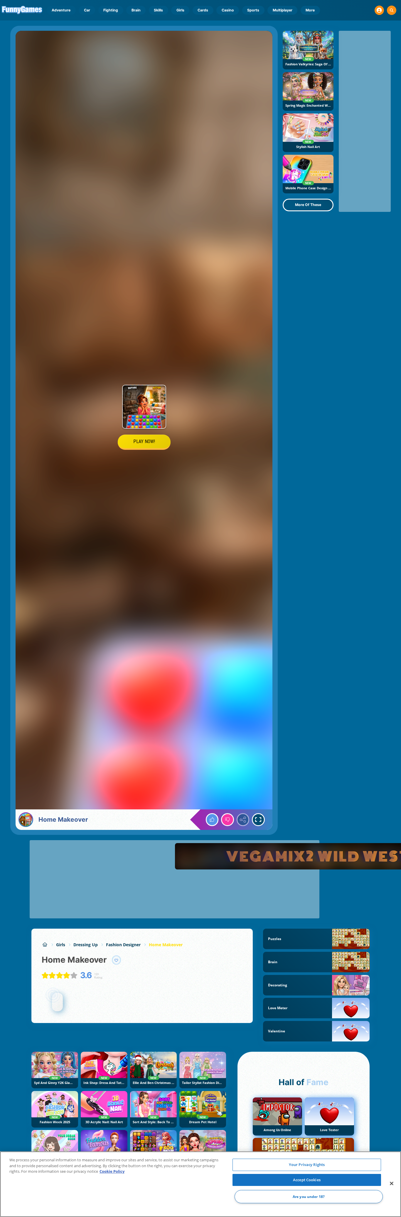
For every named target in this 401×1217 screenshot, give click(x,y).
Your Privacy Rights (307, 1164)
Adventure (61, 10)
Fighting (110, 10)
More (310, 10)
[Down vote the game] (227, 819)
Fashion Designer (123, 944)
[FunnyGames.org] (45, 945)
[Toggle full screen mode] (258, 819)
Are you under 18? (309, 1196)
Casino (228, 10)
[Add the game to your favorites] (116, 960)
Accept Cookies (307, 1179)
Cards (203, 10)
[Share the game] (243, 819)
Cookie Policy (112, 1171)
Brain (136, 10)
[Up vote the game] (212, 819)
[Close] (391, 1183)
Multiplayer (282, 10)
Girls (180, 10)
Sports (253, 10)
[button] (379, 10)
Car (87, 10)
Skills (158, 10)
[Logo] (22, 10)
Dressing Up (85, 944)
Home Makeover (166, 944)
